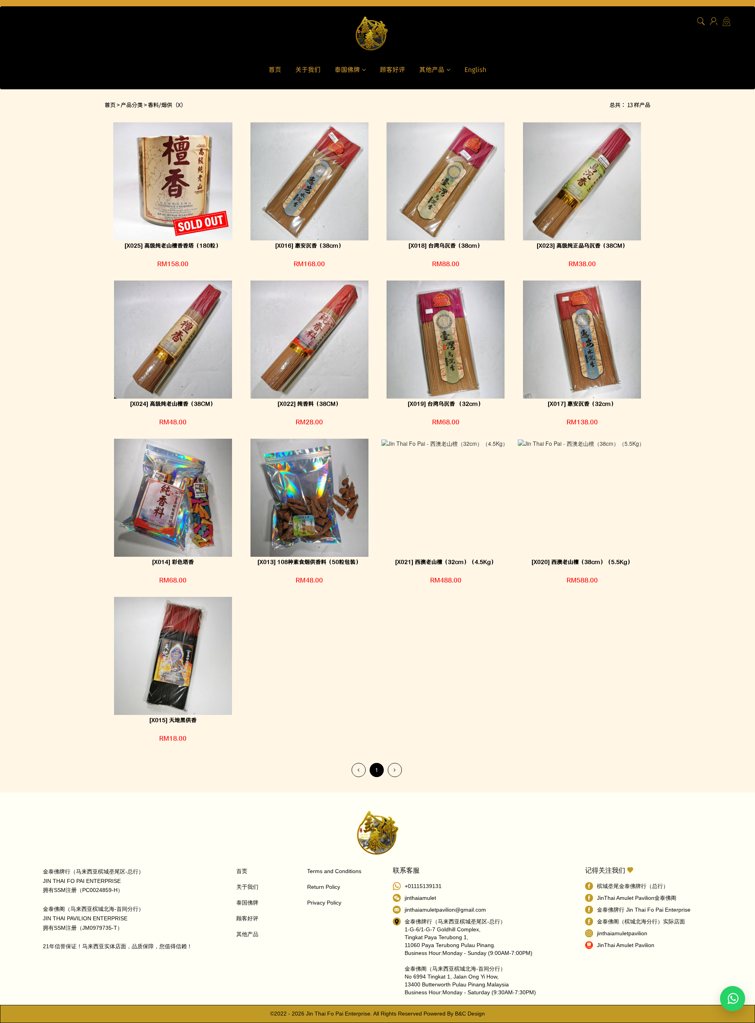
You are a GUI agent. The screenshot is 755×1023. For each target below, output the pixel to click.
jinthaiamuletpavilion (622, 933)
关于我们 (307, 69)
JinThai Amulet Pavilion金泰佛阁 (636, 898)
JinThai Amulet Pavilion (625, 945)
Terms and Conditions (334, 871)
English (475, 69)
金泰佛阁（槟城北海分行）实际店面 (641, 921)
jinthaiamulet (420, 898)
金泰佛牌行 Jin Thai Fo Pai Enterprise (644, 910)
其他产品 (432, 69)
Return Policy (323, 887)
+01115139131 (423, 886)
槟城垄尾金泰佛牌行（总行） (632, 886)
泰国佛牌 (348, 69)
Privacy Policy (324, 902)
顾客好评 (392, 69)
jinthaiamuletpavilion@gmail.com (445, 910)
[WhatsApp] (732, 998)
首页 (275, 69)
